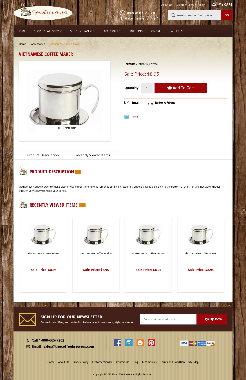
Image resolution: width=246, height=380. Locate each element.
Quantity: (131, 88)
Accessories (112, 31)
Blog (202, 5)
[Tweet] (126, 118)
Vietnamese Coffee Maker (43, 253)
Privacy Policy (80, 362)
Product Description (43, 155)
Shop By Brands (81, 31)
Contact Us (122, 362)
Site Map (193, 362)
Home (21, 31)
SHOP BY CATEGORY (46, 31)
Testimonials (149, 362)
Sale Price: (135, 74)
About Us (166, 5)
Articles (177, 31)
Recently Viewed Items (92, 155)
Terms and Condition (172, 362)
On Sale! (156, 31)
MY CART (225, 4)
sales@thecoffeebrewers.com (68, 346)
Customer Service (185, 5)
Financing (136, 31)
